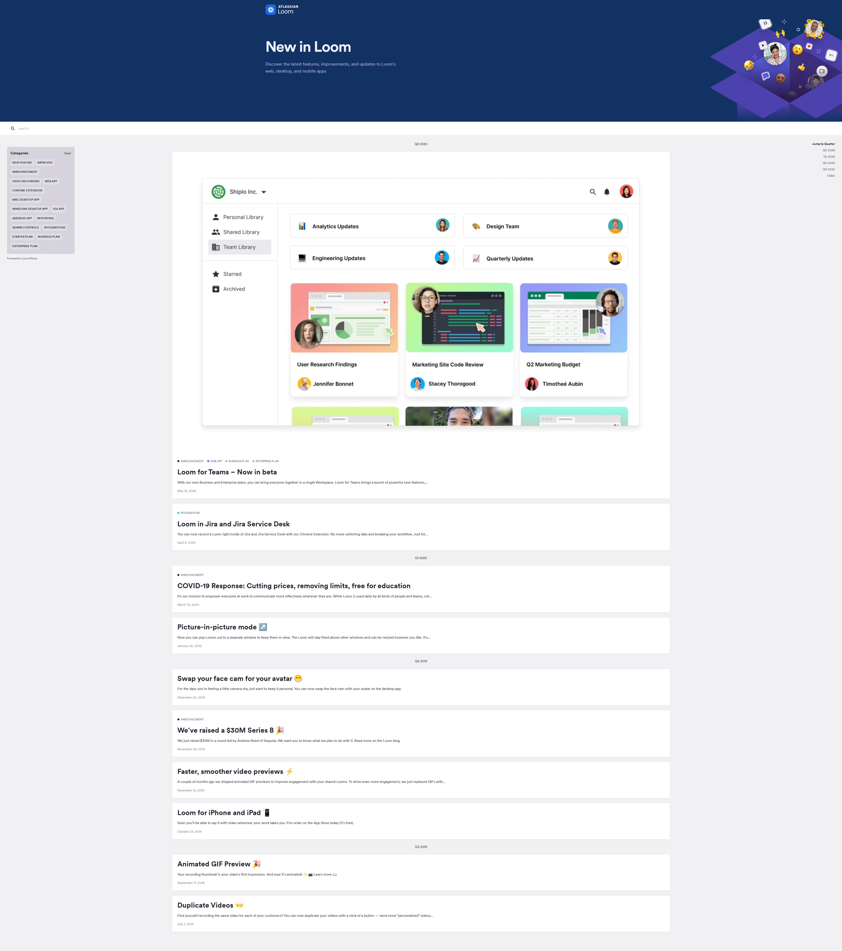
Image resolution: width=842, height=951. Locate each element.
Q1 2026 (829, 156)
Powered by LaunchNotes (22, 258)
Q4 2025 (829, 163)
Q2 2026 (829, 150)
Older (831, 176)
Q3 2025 (829, 169)
